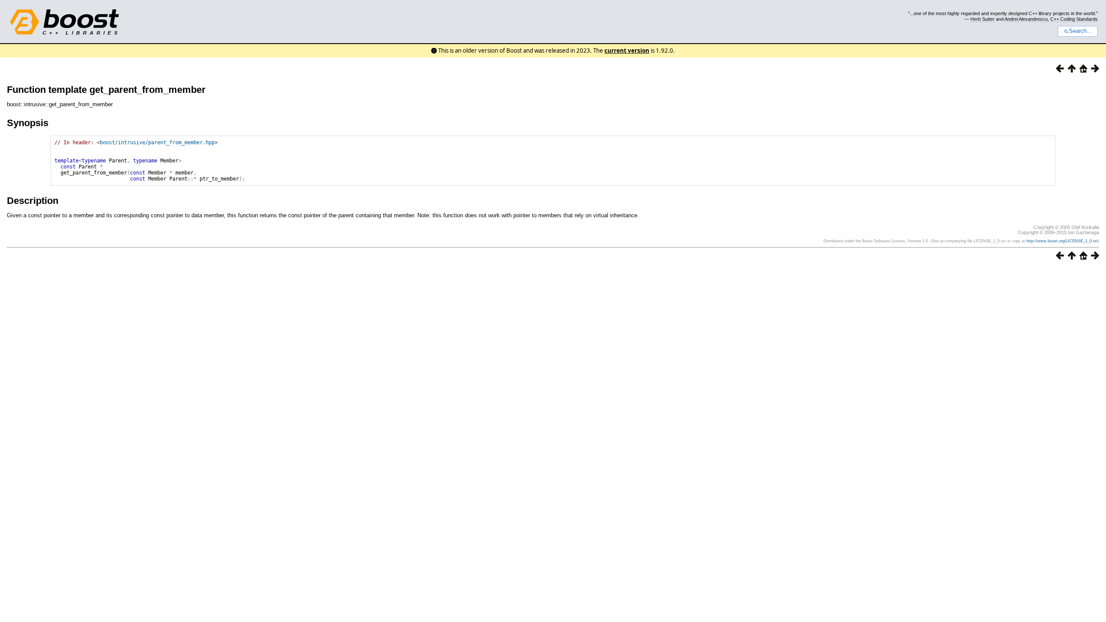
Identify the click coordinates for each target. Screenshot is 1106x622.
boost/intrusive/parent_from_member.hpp (157, 143)
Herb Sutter (982, 19)
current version (626, 50)
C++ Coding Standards (1074, 19)
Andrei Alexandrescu (1026, 19)
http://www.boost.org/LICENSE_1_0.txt (1062, 241)
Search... (1080, 31)
